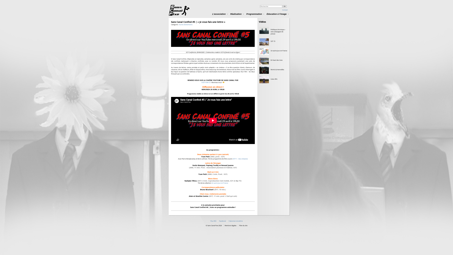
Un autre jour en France (220, 183)
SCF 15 (273, 41)
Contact (285, 10)
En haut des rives (277, 60)
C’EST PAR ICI (205, 82)
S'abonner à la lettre (236, 221)
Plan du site (243, 225)
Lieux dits (274, 79)
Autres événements (186, 24)
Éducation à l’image (277, 14)
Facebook (222, 221)
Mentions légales (230, 225)
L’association (219, 14)
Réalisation (236, 14)
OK (284, 6)
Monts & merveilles (277, 69)
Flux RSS (213, 221)
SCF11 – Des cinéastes (240, 159)
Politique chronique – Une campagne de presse (278, 31)
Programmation (254, 14)
